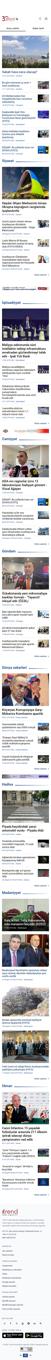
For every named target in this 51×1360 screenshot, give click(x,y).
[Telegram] (28, 1323)
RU (30, 1355)
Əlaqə (4, 1274)
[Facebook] (10, 1323)
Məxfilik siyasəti (8, 1301)
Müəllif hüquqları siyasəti (12, 1305)
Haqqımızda (7, 1266)
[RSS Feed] (40, 1323)
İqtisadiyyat (11, 303)
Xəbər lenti (38, 28)
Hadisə (7, 784)
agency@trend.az (9, 1237)
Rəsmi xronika (8, 1255)
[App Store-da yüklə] (12, 1335)
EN (20, 1355)
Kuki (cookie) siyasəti (11, 1309)
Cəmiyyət (9, 439)
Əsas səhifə (13, 28)
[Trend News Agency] (9, 1212)
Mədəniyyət (11, 893)
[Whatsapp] (4, 1323)
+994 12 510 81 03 (9, 1234)
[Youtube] (22, 1323)
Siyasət (8, 161)
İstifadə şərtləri (8, 1297)
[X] (16, 1323)
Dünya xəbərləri (14, 667)
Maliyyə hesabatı (9, 1286)
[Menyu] (46, 18)
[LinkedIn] (34, 1323)
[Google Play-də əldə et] (34, 1335)
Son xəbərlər (7, 1251)
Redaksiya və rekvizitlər (12, 1270)
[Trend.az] (10, 18)
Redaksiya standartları (11, 1278)
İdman (7, 1086)
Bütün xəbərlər (40, 275)
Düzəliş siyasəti (8, 1282)
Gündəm (9, 551)
